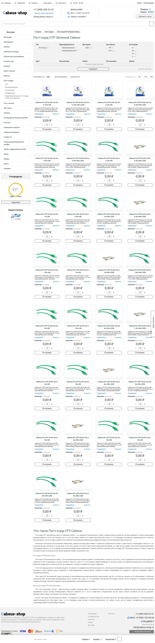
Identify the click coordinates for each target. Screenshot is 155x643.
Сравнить (85, 639)
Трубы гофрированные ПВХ (15, 149)
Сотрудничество (93, 616)
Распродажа (92, 614)
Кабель (7, 47)
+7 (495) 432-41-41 (43, 9)
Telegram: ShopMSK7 (78, 17)
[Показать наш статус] (15, 217)
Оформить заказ (145, 16)
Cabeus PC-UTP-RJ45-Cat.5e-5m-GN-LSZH (47, 494)
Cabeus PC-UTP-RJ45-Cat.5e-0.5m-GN (47, 159)
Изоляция (8, 37)
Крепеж (7, 66)
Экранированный (69, 48)
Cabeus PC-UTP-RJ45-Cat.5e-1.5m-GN (47, 271)
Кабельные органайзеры (14, 56)
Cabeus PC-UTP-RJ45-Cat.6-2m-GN (47, 383)
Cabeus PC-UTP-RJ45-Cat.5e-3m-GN (78, 383)
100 (145, 77)
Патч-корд (44, 48)
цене (48, 77)
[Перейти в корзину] (137, 10)
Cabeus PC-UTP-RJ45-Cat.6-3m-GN (47, 439)
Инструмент (9, 42)
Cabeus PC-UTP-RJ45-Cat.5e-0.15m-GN (47, 103)
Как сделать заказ (40, 639)
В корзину (47, 129)
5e (134, 53)
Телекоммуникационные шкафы (14, 143)
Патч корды (8, 81)
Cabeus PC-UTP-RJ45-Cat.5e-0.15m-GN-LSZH (78, 103)
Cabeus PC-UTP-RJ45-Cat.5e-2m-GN (47, 327)
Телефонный (10, 93)
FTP (111, 48)
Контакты (62, 3)
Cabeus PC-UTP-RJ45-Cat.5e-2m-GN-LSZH (109, 327)
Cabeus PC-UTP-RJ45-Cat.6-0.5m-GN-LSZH (140, 215)
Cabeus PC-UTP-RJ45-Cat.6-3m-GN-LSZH (78, 439)
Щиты (6, 164)
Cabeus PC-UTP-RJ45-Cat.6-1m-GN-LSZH (109, 271)
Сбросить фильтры (144, 69)
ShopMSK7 (148, 621)
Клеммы (7, 168)
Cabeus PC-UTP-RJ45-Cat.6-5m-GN (140, 439)
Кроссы (7, 76)
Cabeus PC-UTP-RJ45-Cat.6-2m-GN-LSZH (109, 383)
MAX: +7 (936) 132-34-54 (79, 13)
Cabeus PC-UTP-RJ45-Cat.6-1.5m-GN (78, 327)
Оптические (9, 90)
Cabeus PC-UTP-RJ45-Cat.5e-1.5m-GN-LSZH (140, 271)
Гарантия (21, 3)
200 (151, 77)
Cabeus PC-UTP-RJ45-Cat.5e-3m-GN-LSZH (140, 383)
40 (139, 77)
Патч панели (9, 103)
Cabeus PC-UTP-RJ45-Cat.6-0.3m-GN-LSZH (140, 159)
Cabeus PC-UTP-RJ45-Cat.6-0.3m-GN (109, 159)
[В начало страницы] (119, 639)
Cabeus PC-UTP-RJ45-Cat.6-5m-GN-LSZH (78, 494)
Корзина (96, 639)
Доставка (47, 3)
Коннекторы (9, 61)
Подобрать (93, 69)
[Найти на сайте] (151, 23)
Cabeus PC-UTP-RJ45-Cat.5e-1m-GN (47, 215)
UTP (6, 84)
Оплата (35, 3)
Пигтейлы (8, 108)
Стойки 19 (8, 137)
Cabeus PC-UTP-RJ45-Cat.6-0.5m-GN (78, 215)
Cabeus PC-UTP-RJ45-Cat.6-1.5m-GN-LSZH (140, 327)
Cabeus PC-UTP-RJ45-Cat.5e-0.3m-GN (109, 103)
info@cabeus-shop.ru (143, 627)
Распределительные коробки (16, 118)
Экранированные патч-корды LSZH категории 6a (17, 97)
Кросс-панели (9, 71)
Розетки (7, 123)
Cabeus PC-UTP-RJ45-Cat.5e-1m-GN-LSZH (109, 215)
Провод (7, 113)
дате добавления (61, 77)
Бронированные (11, 87)
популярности (75, 77)
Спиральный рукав (11, 132)
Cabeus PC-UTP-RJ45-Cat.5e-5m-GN (109, 439)
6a (134, 51)
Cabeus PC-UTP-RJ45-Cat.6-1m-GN (78, 271)
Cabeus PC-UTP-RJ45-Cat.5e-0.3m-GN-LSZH (140, 103)
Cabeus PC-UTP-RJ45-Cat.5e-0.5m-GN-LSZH (78, 159)
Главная (38, 32)
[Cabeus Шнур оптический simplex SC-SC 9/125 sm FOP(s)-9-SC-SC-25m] (15, 190)
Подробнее (15, 202)
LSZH (88, 48)
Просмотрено (110, 639)
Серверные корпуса (12, 127)
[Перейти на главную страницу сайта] (14, 13)
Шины (6, 154)
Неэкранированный (70, 51)
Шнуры (6, 159)
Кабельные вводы (11, 52)
